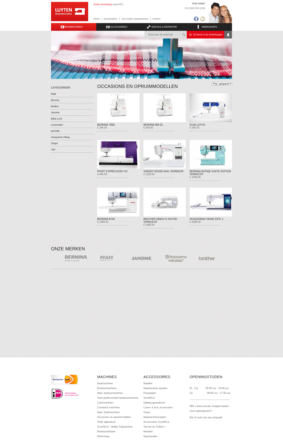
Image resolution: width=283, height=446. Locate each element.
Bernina (55, 100)
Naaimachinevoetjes (154, 417)
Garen (146, 412)
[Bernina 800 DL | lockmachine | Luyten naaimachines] (164, 107)
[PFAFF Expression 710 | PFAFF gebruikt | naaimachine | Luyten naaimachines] (118, 154)
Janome (55, 112)
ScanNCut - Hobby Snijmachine (114, 426)
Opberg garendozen (154, 402)
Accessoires (119, 27)
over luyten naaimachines (134, 19)
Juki (53, 149)
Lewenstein (57, 125)
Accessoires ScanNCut (156, 421)
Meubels (148, 431)
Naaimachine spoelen (155, 388)
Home (96, 19)
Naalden (147, 383)
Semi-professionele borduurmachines (117, 397)
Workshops (209, 27)
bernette (55, 131)
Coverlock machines (108, 407)
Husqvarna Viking (60, 137)
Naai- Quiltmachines (108, 412)
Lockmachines (105, 402)
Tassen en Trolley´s (154, 426)
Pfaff (53, 94)
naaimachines (74, 27)
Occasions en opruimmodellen (114, 417)
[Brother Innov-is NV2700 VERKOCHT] (164, 202)
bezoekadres (110, 19)
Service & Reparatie (164, 27)
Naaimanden (150, 436)
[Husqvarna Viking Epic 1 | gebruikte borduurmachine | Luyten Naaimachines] (211, 202)
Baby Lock (56, 118)
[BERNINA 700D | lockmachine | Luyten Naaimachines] (118, 107)
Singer (54, 143)
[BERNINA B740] (118, 202)
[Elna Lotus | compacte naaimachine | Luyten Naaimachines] (211, 107)
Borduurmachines (107, 388)
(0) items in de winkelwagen (208, 34)
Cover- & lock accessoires (158, 407)
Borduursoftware (106, 431)
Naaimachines (105, 383)
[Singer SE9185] (164, 154)
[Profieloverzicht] (228, 34)
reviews (156, 19)
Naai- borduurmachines (110, 393)
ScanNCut (149, 397)
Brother (55, 106)
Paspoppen (149, 393)
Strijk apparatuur (106, 421)
